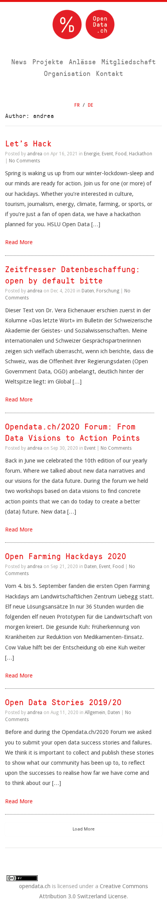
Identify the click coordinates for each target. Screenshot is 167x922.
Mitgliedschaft (128, 62)
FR (77, 105)
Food (121, 154)
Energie (91, 154)
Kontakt (109, 73)
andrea (34, 154)
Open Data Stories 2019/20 (63, 702)
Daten (88, 291)
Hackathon (140, 154)
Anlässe (82, 62)
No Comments (24, 161)
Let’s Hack (28, 143)
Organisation (67, 73)
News (19, 62)
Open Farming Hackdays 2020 (65, 556)
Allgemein (95, 712)
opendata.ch (34, 886)
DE (90, 105)
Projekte (47, 62)
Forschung (107, 291)
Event (107, 154)
